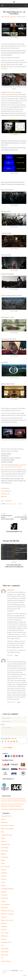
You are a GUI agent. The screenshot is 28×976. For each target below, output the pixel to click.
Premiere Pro (4, 907)
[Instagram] (22, 756)
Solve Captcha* (9, 738)
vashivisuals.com (5, 494)
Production (4, 917)
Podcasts (3, 901)
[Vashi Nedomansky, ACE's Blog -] (14, 1)
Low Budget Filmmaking (7, 889)
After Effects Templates (7, 825)
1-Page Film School (6, 816)
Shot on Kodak (5, 933)
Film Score (4, 870)
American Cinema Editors (7, 828)
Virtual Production (6, 961)
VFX (2, 958)
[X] (6, 756)
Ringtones (3, 923)
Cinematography (14, 8)
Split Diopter (4, 936)
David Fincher (4, 851)
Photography (4, 898)
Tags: (2, 500)
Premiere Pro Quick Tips (7, 911)
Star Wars (3, 939)
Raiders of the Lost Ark (7, 920)
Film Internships (5, 866)
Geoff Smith (10, 590)
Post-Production (5, 904)
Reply (16, 655)
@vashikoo (4, 496)
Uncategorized (5, 948)
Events (3, 863)
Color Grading (4, 847)
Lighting (3, 885)
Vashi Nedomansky (6, 491)
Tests (2, 945)
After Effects (4, 822)
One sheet (3, 892)
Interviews (4, 879)
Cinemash (3, 841)
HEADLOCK (4, 873)
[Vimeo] (11, 756)
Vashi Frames (4, 955)
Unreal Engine (4, 952)
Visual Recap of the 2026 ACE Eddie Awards (12, 809)
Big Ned (3, 838)
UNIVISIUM (4, 94)
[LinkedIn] (19, 756)
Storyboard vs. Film (6, 942)
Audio (2, 832)
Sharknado (4, 929)
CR (7, 659)
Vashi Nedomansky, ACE (9, 17)
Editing (14, 562)
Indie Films (4, 876)
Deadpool (3, 854)
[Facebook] (8, 756)
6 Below (3, 819)
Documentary (4, 857)
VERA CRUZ (4, 69)
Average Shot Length (6, 835)
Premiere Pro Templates (7, 914)
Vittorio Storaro (11, 92)
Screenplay (4, 926)
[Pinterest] (16, 756)
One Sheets (4, 895)
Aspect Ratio (8, 500)
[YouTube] (14, 756)
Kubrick (3, 882)
